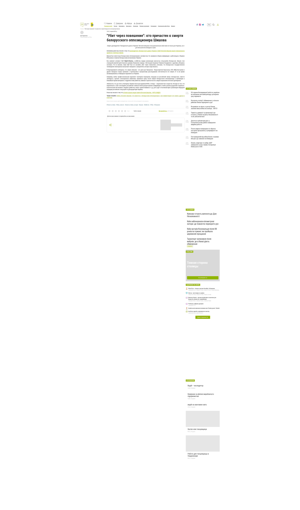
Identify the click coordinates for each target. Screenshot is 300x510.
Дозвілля (139, 23)
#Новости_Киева (111, 105)
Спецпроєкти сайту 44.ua (164, 26)
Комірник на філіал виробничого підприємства (201, 395)
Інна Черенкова (84, 35)
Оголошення (153, 26)
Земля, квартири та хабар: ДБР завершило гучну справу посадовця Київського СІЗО (203, 145)
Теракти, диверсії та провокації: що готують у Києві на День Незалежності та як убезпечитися (204, 114)
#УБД (151, 105)
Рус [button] (209, 24)
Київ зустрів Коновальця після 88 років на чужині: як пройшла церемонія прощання (202, 231)
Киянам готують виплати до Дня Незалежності (201, 215)
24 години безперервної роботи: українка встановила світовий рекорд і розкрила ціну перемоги (205, 94)
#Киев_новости (120, 105)
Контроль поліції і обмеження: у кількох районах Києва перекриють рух (205, 101)
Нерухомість (122, 26)
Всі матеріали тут (202, 277)
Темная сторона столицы (197, 264)
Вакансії (173, 26)
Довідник (119, 23)
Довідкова (135, 26)
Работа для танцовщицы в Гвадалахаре (198, 455)
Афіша (129, 23)
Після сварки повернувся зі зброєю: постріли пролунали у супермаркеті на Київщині (204, 130)
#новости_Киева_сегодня (131, 105)
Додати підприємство (202, 317)
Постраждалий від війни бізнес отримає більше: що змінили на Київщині (205, 138)
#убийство (146, 105)
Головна (82, 28)
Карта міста (128, 26)
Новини (109, 23)
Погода (115, 26)
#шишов (141, 105)
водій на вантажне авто (197, 405)
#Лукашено (157, 105)
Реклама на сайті (108, 26)
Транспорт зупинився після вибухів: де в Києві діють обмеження (199, 241)
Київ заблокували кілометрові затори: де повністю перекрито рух (202, 222)
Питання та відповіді (144, 26)
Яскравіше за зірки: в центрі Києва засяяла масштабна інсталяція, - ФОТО (204, 107)
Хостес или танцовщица (197, 429)
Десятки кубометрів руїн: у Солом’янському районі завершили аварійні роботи (203, 122)
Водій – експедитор (195, 386)
